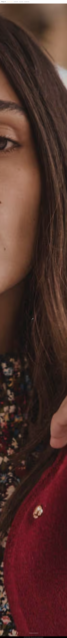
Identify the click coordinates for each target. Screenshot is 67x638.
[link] (10, 2)
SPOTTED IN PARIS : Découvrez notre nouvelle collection (33, 637)
